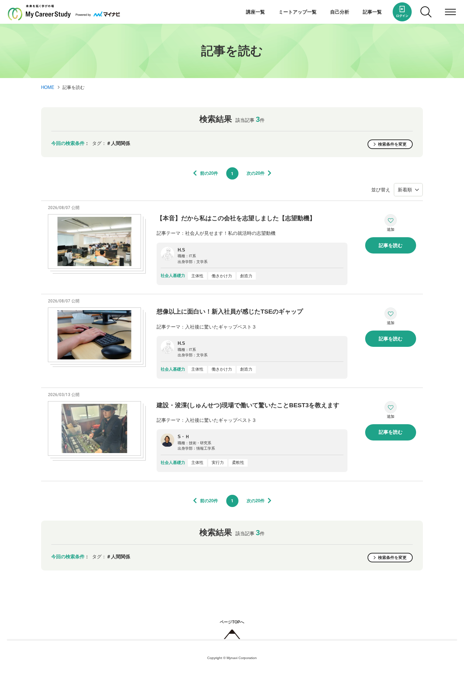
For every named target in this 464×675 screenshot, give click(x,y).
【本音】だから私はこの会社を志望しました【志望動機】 (236, 218)
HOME (47, 87)
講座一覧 (255, 12)
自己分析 (339, 12)
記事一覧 (372, 12)
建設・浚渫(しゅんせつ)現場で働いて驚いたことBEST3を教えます (248, 405)
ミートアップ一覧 (298, 12)
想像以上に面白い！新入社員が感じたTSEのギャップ (230, 311)
